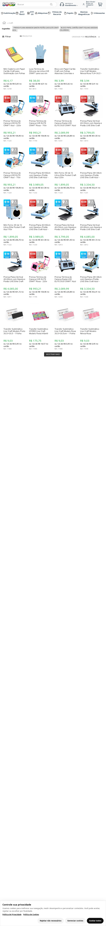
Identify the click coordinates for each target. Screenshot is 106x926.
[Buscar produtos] (93, 4)
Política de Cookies (31, 915)
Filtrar (8, 18)
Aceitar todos (95, 920)
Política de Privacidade (11, 915)
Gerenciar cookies (75, 920)
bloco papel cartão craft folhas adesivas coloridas (79, 10)
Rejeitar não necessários (50, 920)
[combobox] (72, 3)
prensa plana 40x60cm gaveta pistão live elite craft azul (35, 10)
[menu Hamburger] (3, 3)
